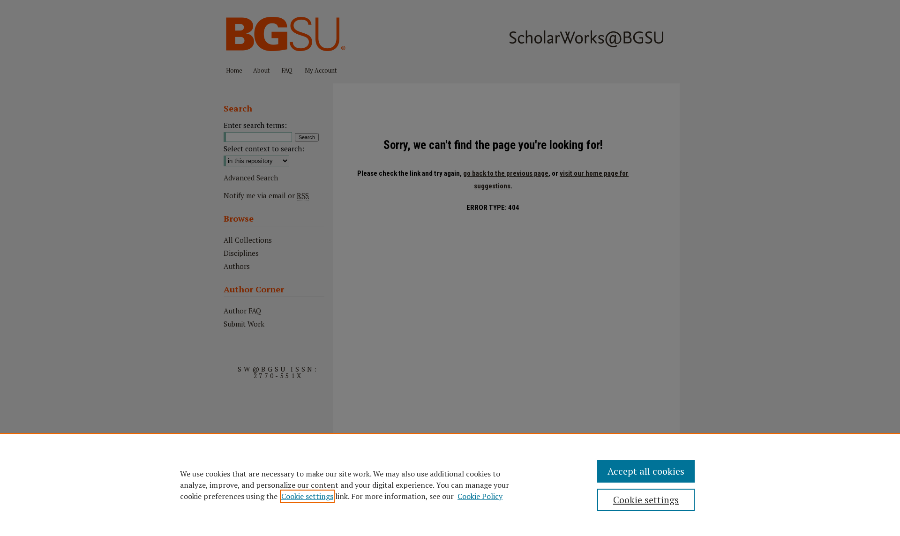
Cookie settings (307, 496)
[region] (450, 484)
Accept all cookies (646, 471)
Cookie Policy (480, 496)
